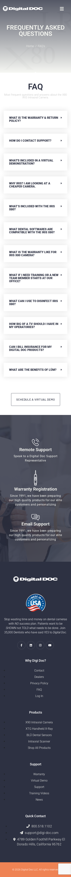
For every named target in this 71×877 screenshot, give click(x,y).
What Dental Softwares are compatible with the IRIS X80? (32, 230)
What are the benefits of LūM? (32, 369)
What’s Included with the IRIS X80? (32, 208)
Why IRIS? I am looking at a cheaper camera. (29, 185)
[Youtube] (50, 645)
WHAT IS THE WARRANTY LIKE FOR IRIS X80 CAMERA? (32, 253)
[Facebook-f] (21, 645)
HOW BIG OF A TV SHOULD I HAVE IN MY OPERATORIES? (33, 325)
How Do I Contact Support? (30, 140)
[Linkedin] (31, 645)
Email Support (35, 524)
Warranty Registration (35, 489)
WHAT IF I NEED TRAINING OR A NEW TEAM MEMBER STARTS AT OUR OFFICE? (33, 278)
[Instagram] (40, 645)
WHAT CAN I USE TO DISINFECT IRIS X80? (33, 302)
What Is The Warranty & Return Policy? (33, 119)
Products (35, 712)
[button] (35, 119)
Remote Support (35, 449)
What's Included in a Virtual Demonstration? (31, 162)
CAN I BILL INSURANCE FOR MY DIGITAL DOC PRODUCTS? (30, 348)
